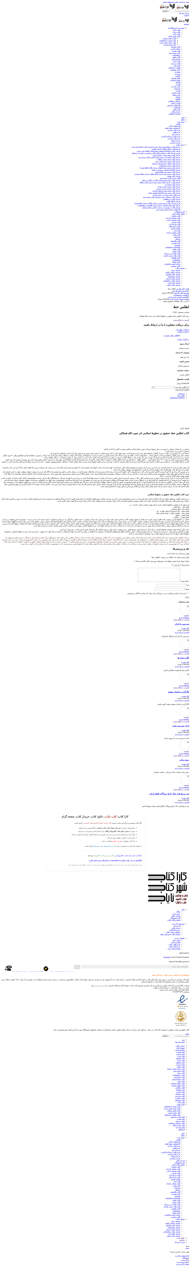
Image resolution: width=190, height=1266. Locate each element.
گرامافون (176, 107)
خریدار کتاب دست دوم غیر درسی (168, 189)
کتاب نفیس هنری (170, 45)
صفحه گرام (99, 823)
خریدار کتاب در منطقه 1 (171, 199)
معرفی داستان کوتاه (173, 272)
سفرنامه (177, 89)
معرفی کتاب (175, 916)
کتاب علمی (176, 249)
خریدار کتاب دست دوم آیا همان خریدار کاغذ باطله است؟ (160, 168)
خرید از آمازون (175, 143)
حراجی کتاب (175, 112)
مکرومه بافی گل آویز (181, 293)
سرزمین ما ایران (182, 624)
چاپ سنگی (176, 95)
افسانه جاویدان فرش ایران (179, 299)
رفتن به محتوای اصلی (170, 2)
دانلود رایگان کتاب (173, 920)
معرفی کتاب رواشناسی (171, 281)
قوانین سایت (175, 942)
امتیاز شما (184, 565)
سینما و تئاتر (176, 59)
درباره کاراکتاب (174, 930)
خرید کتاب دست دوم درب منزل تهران (166, 195)
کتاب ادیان (176, 61)
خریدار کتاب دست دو (172, 184)
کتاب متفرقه (175, 47)
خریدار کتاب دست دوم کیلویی (169, 166)
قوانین (178, 124)
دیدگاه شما (184, 581)
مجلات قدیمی (175, 49)
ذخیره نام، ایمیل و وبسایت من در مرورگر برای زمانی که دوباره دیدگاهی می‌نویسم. (156, 593)
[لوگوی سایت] (182, 9)
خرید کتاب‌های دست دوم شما (103, 846)
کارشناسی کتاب (174, 126)
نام (187, 585)
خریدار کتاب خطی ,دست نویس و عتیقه (166, 163)
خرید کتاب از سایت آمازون (170, 136)
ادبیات (178, 91)
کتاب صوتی (176, 251)
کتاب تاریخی (175, 222)
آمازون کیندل (175, 103)
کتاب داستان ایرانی (173, 220)
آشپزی (177, 84)
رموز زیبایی (184, 760)
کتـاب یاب (176, 926)
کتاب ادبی (176, 230)
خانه (187, 289)
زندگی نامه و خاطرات (172, 264)
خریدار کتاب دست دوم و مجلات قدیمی (166, 191)
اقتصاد (178, 82)
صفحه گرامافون (174, 114)
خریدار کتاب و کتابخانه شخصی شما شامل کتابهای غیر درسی (158, 151)
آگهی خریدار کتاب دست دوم (170, 178)
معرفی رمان (175, 270)
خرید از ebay (175, 140)
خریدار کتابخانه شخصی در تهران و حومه (166, 170)
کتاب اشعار (176, 262)
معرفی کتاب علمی (173, 285)
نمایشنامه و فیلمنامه (172, 247)
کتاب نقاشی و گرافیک (172, 1115)
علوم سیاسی (175, 78)
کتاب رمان (176, 32)
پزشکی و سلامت (174, 101)
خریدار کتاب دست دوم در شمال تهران (166, 155)
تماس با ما (176, 940)
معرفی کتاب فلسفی (172, 274)
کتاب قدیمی (176, 51)
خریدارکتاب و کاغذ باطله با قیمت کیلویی (165, 149)
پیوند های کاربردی (178, 924)
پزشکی (177, 239)
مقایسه (182, 1240)
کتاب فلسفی (175, 258)
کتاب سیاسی (175, 266)
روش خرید (176, 914)
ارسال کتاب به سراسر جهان (170, 934)
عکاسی (177, 76)
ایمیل (186, 589)
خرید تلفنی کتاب (174, 944)
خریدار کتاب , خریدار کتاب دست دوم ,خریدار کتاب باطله (160, 182)
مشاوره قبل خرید (174, 948)
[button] (182, 632)
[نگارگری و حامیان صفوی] (184, 681)
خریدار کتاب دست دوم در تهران (168, 186)
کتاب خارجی (175, 93)
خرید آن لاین (176, 134)
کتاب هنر (177, 65)
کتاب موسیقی (175, 70)
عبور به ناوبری (183, 2)
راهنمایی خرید (180, 938)
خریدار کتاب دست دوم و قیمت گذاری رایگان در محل (161, 180)
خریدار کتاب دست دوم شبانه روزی (167, 161)
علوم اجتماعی (175, 80)
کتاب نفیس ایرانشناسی (167, 40)
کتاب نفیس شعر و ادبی (167, 42)
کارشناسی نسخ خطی (172, 128)
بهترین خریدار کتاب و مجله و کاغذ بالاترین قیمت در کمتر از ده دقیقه (156, 153)
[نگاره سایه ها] (184, 647)
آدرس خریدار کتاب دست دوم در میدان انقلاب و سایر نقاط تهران (157, 203)
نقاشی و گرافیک (174, 68)
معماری (177, 72)
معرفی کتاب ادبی (174, 283)
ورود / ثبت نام (180, 1242)
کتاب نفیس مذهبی (169, 38)
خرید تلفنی (176, 132)
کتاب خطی (176, 57)
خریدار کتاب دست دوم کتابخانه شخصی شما (164, 193)
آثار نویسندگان (175, 918)
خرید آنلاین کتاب (174, 946)
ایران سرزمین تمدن (180, 726)
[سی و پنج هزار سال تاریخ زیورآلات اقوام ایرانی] (184, 783)
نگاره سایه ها (183, 658)
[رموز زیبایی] (184, 749)
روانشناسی (176, 55)
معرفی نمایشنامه (174, 276)
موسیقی (177, 245)
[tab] (181, 394)
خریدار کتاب (176, 928)
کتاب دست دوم (174, 53)
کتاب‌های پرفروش (173, 105)
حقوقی (177, 97)
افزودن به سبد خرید (182, 389)
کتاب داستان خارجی (173, 218)
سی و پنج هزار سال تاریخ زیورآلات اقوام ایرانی (169, 794)
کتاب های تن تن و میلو (172, 253)
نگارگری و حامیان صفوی (178, 692)
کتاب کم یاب (175, 86)
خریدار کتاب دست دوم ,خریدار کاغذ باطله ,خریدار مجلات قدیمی (157, 174)
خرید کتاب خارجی (173, 130)
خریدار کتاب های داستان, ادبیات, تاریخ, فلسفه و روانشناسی (159, 205)
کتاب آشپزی (175, 243)
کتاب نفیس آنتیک (174, 36)
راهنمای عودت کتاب (173, 932)
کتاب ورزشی (175, 63)
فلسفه (177, 99)
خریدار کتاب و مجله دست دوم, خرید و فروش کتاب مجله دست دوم (156, 147)
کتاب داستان (175, 216)
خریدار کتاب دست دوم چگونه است (167, 172)
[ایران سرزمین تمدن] (184, 715)
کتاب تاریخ (176, 30)
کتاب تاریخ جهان (174, 226)
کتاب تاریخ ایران (174, 224)
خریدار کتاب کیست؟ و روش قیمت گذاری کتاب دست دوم (159, 157)
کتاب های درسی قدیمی (171, 256)
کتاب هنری (176, 235)
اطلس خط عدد (180, 387)
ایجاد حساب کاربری (182, 1256)
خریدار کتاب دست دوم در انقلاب (168, 159)
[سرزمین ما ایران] (184, 613)
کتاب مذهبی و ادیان (173, 232)
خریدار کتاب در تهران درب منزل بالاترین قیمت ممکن (161, 207)
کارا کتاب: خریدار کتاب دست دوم (168, 209)
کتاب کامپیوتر (175, 241)
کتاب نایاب (176, 34)
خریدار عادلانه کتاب (173, 201)
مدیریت (177, 74)
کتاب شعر (176, 109)
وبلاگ (178, 912)
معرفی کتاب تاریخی (173, 279)
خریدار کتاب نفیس (173, 176)
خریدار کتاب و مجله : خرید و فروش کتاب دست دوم (161, 197)
